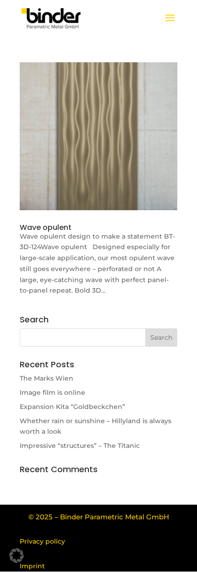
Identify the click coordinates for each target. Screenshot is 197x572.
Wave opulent (45, 227)
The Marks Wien (46, 378)
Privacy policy (42, 541)
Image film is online (52, 392)
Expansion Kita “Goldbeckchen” (72, 407)
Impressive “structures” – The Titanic (80, 445)
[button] (16, 555)
